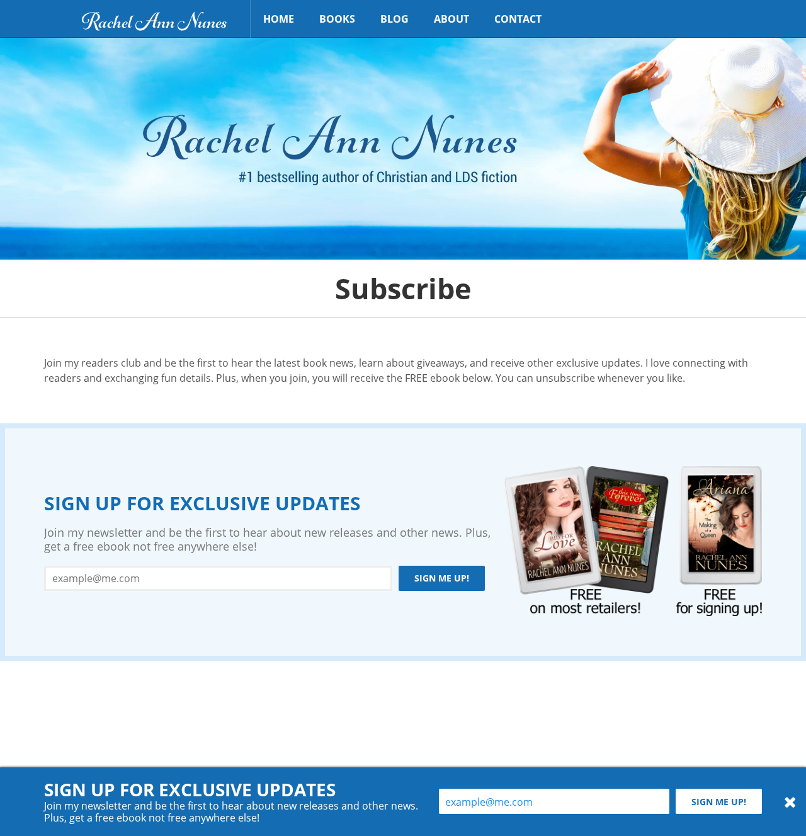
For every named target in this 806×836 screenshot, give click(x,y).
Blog (394, 19)
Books (337, 19)
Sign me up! (441, 578)
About (451, 19)
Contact (518, 19)
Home (278, 19)
